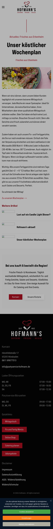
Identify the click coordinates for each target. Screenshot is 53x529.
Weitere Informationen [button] (26, 524)
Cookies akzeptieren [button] (26, 511)
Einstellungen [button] (26, 518)
